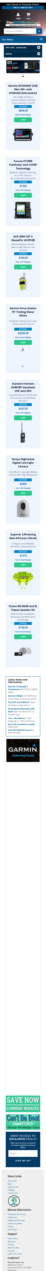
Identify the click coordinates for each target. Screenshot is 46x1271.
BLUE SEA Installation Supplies (21, 724)
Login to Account (15, 1254)
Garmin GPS (13, 1193)
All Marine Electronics (17, 1214)
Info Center (12, 1181)
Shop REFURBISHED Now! (19, 730)
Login (18, 18)
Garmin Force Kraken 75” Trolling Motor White (23, 311)
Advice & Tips (13, 1247)
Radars (11, 1226)
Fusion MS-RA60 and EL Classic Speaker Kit (23, 608)
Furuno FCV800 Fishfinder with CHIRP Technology (23, 164)
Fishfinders (12, 1217)
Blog (9, 1184)
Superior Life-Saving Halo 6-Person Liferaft (23, 536)
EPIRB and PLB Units (16, 1220)
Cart (28, 18)
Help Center (13, 1238)
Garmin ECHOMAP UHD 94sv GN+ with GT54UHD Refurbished (23, 89)
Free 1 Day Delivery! (16, 718)
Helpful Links (13, 1187)
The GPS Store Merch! (19, 702)
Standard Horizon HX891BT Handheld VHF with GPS (23, 387)
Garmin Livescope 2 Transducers (18, 688)
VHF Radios (12, 1229)
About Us (11, 1241)
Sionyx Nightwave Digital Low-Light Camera (23, 462)
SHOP (23, 120)
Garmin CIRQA (15, 695)
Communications (15, 1223)
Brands (9, 54)
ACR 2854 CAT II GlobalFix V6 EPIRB (23, 238)
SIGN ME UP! (23, 1161)
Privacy (11, 1244)
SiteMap (11, 1190)
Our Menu (7, 39)
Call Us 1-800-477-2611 (23, 7)
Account (11, 1251)
